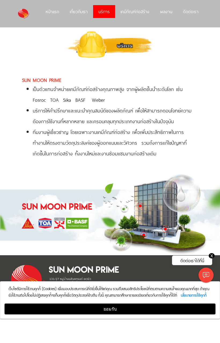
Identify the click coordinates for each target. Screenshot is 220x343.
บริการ (104, 11)
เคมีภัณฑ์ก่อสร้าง (134, 11)
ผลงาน (166, 11)
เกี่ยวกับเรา (79, 11)
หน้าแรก (52, 11)
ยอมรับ (110, 309)
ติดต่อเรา (191, 11)
